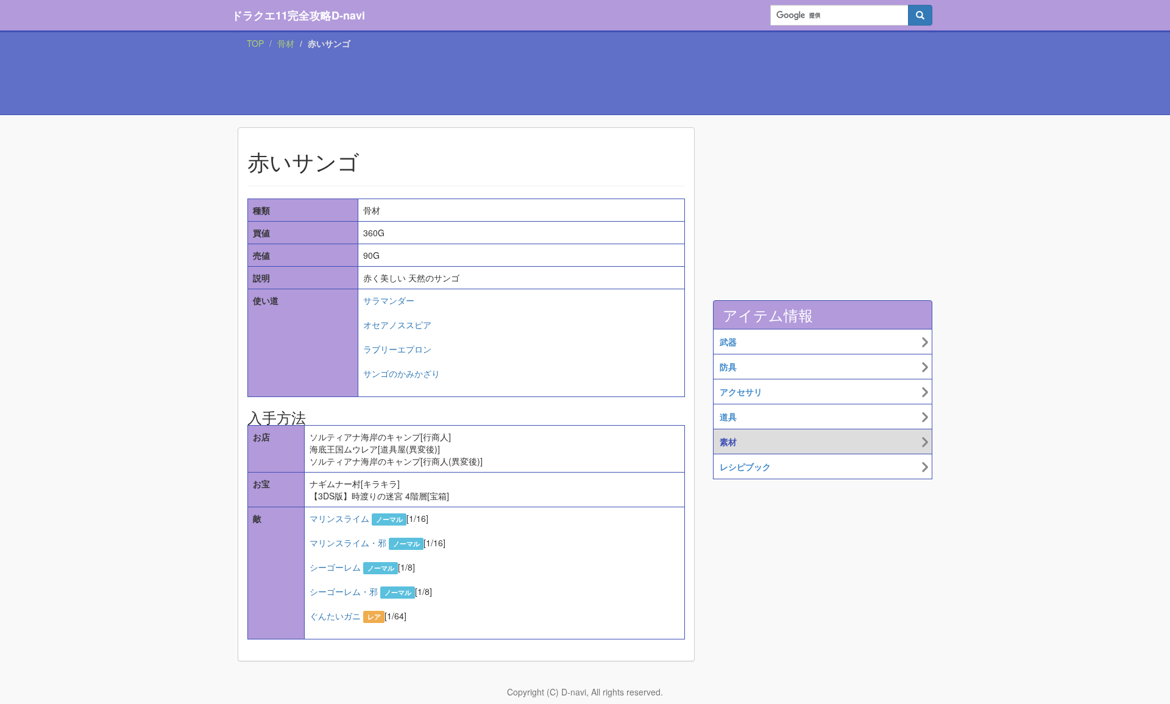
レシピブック (745, 466)
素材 (728, 441)
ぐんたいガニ (335, 616)
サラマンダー (388, 300)
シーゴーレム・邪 (344, 591)
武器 (728, 342)
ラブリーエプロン (397, 349)
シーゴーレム (335, 567)
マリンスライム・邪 (348, 543)
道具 (728, 416)
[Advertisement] (585, 84)
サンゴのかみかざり (401, 373)
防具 (728, 367)
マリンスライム (339, 518)
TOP (255, 43)
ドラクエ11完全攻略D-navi (298, 15)
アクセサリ (741, 391)
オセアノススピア (397, 325)
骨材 (285, 43)
